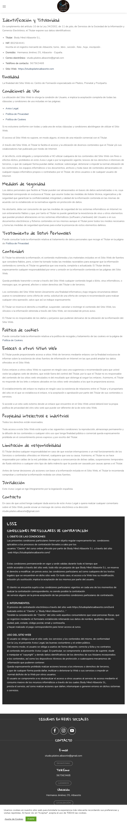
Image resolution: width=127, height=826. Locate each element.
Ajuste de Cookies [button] (14, 819)
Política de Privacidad (17, 114)
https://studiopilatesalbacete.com (36, 69)
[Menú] (4, 6)
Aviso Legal (12, 108)
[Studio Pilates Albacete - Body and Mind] (63, 6)
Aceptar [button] (31, 818)
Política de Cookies (16, 119)
